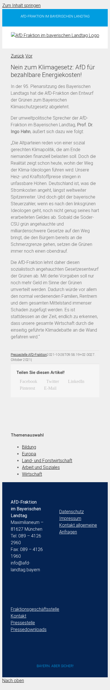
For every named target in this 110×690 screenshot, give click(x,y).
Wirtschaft (32, 474)
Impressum (70, 518)
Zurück (17, 56)
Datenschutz (71, 511)
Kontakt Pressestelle (23, 619)
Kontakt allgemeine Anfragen (78, 529)
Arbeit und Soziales (41, 467)
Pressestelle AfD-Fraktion (29, 355)
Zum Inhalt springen (21, 5)
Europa (29, 454)
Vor (28, 56)
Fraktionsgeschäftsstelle (31, 609)
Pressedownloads (29, 629)
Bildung (29, 447)
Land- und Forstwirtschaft (47, 460)
